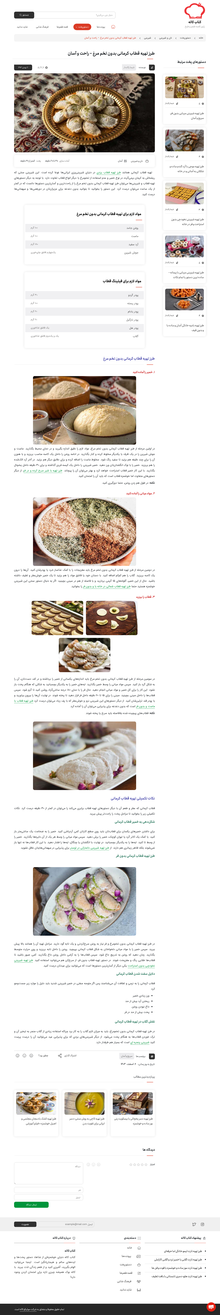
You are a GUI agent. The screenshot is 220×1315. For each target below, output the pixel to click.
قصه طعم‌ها (62, 27)
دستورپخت (83, 27)
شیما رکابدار (129, 67)
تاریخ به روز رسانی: (146, 1064)
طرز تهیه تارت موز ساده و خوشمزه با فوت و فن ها (177, 1268)
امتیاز (152, 1164)
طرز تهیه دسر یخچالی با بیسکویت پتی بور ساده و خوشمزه (133, 1121)
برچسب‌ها (141, 1056)
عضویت (25, 1224)
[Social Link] (194, 1224)
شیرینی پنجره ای (139, 1042)
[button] (211, 1307)
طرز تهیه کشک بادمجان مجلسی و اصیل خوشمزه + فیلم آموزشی (38, 1121)
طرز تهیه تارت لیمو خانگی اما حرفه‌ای (183, 1251)
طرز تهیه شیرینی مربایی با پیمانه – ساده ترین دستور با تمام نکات (186, 274)
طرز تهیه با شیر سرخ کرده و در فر (43, 470)
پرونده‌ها (101, 27)
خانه (113, 26)
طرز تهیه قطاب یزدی (109, 172)
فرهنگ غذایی (42, 27)
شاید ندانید (22, 27)
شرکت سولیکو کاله (28, 1309)
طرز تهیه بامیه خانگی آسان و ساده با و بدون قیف (185, 327)
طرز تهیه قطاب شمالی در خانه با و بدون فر (107, 586)
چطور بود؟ (43, 1055)
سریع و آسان (127, 1056)
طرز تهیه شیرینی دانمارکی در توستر (89, 848)
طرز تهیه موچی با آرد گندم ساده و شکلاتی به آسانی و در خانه (187, 168)
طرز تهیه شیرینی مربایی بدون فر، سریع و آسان (187, 115)
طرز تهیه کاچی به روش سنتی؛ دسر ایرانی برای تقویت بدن (86, 1121)
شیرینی (147, 38)
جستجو (26, 15)
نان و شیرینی (165, 38)
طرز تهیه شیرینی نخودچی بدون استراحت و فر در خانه (187, 221)
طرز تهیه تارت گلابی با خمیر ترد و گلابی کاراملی (178, 1259)
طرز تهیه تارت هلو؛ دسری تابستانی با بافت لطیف (177, 1276)
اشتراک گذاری (70, 1055)
